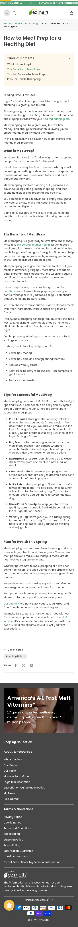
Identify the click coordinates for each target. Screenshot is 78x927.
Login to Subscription (17, 782)
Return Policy (12, 845)
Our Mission (11, 765)
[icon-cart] (70, 12)
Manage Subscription (17, 776)
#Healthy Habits (15, 656)
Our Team (10, 771)
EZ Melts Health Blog (26, 23)
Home (7, 23)
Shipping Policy (13, 839)
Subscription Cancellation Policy (24, 787)
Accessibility (12, 834)
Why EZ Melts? (13, 759)
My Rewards (11, 793)
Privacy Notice (13, 817)
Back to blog (15, 649)
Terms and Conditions (17, 828)
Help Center (11, 799)
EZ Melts (44, 920)
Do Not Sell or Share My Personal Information (32, 862)
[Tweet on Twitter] (24, 665)
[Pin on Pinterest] (32, 665)
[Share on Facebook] (16, 665)
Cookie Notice (12, 822)
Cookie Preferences (16, 856)
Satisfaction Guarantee (18, 851)
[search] (14, 12)
